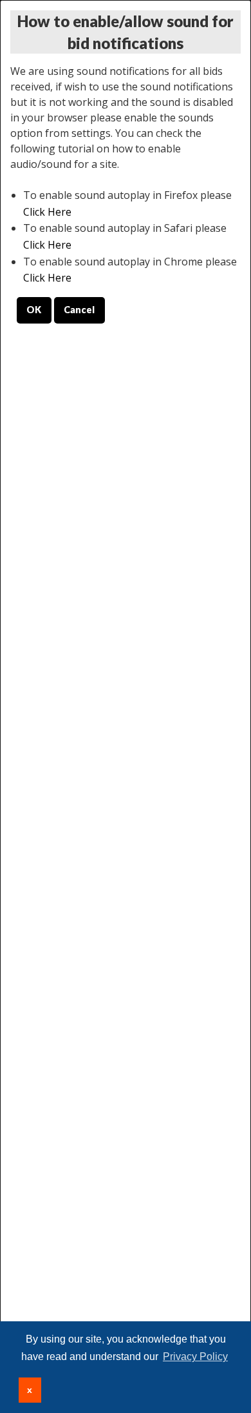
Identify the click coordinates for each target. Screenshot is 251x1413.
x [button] (29, 1390)
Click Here (47, 212)
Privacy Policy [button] (195, 1356)
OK (33, 309)
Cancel (79, 309)
